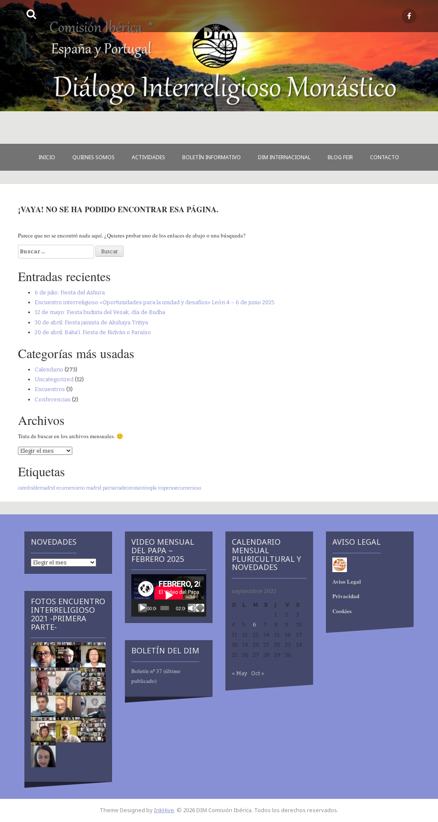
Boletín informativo (211, 157)
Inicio (46, 157)
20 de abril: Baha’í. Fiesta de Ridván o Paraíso (93, 332)
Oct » (257, 673)
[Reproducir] (142, 608)
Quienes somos (93, 157)
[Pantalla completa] (200, 608)
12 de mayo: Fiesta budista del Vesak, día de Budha (100, 312)
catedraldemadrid (36, 488)
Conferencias (53, 399)
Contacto (384, 157)
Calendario (49, 369)
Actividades (148, 157)
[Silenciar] (192, 608)
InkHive (164, 810)
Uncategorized (54, 379)
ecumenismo (70, 488)
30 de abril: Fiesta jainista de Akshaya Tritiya (91, 322)
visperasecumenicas (179, 488)
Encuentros (50, 389)
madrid (93, 488)
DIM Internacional (284, 157)
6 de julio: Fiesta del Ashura (70, 292)
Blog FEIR (340, 157)
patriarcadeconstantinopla (130, 488)
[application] (168, 595)
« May (239, 673)
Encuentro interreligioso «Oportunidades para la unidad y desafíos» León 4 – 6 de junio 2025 (155, 302)
